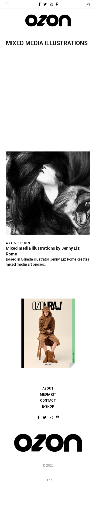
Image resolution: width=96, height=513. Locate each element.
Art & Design (18, 243)
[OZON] (48, 451)
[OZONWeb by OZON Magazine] (48, 20)
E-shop (48, 406)
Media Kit (48, 394)
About (48, 388)
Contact (48, 400)
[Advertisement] (48, 101)
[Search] (88, 4)
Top (49, 480)
